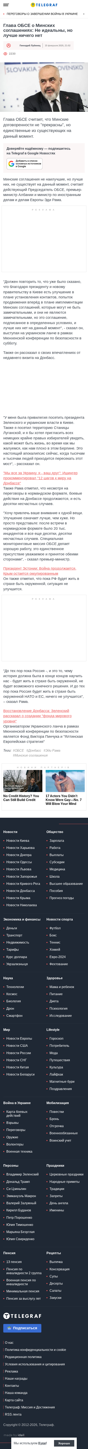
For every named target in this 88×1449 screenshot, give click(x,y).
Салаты (55, 1290)
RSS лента (13, 1414)
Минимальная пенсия (22, 1291)
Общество (54, 832)
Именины (57, 1210)
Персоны (10, 1165)
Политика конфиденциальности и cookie (35, 1350)
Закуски (55, 1297)
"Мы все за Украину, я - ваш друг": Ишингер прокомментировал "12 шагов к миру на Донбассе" (40, 478)
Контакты (12, 1385)
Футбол (55, 928)
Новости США (17, 1045)
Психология (59, 1008)
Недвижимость (17, 942)
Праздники (55, 1165)
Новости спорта (59, 919)
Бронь (54, 1119)
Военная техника (19, 1151)
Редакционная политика (23, 1357)
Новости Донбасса (20, 891)
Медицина (57, 869)
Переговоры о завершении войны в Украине (42, 14)
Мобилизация (57, 1103)
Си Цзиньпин (16, 1189)
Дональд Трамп (18, 1181)
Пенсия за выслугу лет (23, 1298)
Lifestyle (53, 1029)
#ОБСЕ (18, 750)
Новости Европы (19, 1038)
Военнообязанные (64, 1133)
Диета (54, 1001)
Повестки (57, 1111)
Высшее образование (66, 883)
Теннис (55, 942)
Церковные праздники (66, 1174)
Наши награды (16, 1378)
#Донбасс (33, 750)
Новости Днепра (19, 855)
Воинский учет (60, 1140)
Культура (56, 1067)
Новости (10, 832)
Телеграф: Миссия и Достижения (30, 1407)
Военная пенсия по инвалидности (21, 1282)
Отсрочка (57, 1126)
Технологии (15, 987)
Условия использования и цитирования (35, 1364)
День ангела (59, 1203)
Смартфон (14, 1015)
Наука (8, 978)
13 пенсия (14, 1262)
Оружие (12, 1137)
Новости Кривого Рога (23, 883)
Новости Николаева (21, 905)
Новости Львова (18, 869)
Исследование (61, 1015)
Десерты (56, 1283)
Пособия (56, 891)
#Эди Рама (52, 750)
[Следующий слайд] (84, 14)
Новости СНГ (16, 1060)
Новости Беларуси (20, 1074)
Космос (11, 994)
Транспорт (14, 935)
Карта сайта (14, 1400)
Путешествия (60, 1060)
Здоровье (54, 978)
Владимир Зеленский (22, 1174)
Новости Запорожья (21, 876)
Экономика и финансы (22, 919)
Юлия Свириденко (20, 1239)
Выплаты (57, 855)
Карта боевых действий (16, 1113)
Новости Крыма (18, 898)
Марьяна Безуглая (20, 1232)
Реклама (11, 1371)
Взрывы (12, 1122)
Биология (13, 1001)
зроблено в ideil (14, 1435)
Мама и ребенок (62, 987)
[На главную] (44, 4)
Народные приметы (65, 1181)
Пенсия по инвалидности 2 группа (24, 1271)
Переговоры (15, 1130)
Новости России (18, 1053)
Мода (54, 1053)
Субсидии (57, 862)
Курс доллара (16, 957)
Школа (55, 876)
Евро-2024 (58, 957)
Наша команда (16, 1393)
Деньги (11, 928)
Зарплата (57, 840)
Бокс (53, 935)
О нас (9, 1342)
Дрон (10, 1008)
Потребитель (59, 1045)
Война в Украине (17, 1103)
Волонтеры (15, 1144)
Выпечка (56, 1262)
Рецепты (53, 1253)
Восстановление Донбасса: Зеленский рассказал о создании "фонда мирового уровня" (37, 716)
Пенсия (9, 1253)
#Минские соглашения (30, 755)
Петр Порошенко (19, 1217)
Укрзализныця (17, 964)
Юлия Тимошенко (19, 1224)
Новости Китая (17, 1067)
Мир (6, 1029)
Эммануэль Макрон (21, 1196)
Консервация (60, 1269)
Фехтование (59, 964)
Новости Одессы (19, 862)
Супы (54, 1276)
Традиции (57, 1189)
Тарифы (12, 949)
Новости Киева (17, 840)
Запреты (56, 1196)
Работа (55, 848)
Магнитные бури (62, 1081)
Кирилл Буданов (18, 1210)
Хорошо (64, 1443)
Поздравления (61, 1089)
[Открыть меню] (6, 4)
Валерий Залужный (21, 1203)
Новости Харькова (20, 848)
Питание (56, 994)
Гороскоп (56, 1038)
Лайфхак (56, 1074)
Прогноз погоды (62, 898)
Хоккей (55, 949)
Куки (42, 1443)
